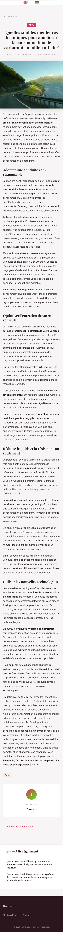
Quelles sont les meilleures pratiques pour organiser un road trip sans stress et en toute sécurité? (29, 864)
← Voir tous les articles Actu (18, 826)
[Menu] (37, 2)
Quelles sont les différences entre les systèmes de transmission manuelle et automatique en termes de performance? (30, 877)
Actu (15, 16)
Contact (26, 915)
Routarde (9, 906)
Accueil (7, 16)
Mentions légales (11, 915)
